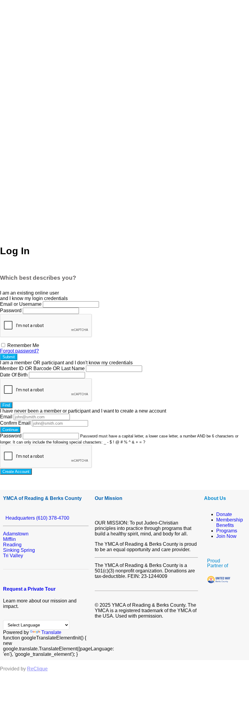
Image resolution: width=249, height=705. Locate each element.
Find (6, 405)
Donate (224, 514)
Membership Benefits (229, 522)
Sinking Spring (19, 550)
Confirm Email (15, 423)
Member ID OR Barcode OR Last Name (42, 368)
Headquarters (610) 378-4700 (36, 518)
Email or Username (21, 304)
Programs (226, 530)
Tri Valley (13, 555)
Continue (10, 429)
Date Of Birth (14, 374)
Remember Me (22, 345)
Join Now (226, 536)
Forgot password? (19, 350)
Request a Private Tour (29, 589)
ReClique (37, 668)
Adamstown (16, 533)
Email (6, 416)
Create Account (15, 471)
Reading (12, 544)
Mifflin (9, 539)
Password (11, 310)
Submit (8, 357)
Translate (51, 632)
